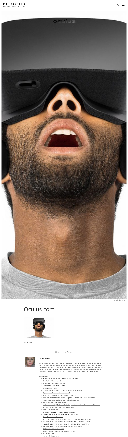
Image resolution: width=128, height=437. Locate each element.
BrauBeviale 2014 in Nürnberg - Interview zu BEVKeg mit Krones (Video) (66, 419)
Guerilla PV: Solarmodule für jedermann (56, 381)
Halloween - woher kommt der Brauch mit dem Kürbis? (61, 378)
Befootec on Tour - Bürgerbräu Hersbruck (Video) (59, 431)
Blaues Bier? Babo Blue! (50, 410)
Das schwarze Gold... (50, 434)
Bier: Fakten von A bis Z (50, 388)
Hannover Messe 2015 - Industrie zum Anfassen (59, 412)
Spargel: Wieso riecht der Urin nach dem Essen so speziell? (62, 390)
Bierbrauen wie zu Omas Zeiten (53, 429)
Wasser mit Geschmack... (51, 436)
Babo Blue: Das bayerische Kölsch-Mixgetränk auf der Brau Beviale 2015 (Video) (69, 398)
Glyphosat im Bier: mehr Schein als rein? (56, 393)
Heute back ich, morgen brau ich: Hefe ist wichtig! (59, 395)
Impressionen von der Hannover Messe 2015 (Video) (60, 414)
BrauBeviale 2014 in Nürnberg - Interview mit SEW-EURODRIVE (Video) (66, 424)
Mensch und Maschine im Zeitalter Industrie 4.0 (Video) (61, 400)
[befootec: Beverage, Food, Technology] (14, 5)
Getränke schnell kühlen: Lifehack (54, 386)
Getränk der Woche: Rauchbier (53, 417)
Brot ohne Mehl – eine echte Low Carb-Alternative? (60, 407)
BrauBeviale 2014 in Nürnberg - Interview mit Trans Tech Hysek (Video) (66, 422)
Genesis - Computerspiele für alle (54, 383)
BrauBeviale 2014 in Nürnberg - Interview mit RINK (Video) (62, 426)
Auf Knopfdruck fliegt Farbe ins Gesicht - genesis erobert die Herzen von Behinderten (71, 405)
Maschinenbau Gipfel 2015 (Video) (54, 402)
